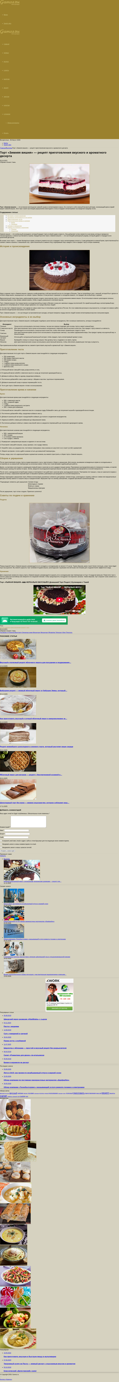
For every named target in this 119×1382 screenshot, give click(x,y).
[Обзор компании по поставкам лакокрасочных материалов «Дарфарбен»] (14, 920)
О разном (7, 114)
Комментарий (5, 827)
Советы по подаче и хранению (18, 227)
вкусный (13, 1093)
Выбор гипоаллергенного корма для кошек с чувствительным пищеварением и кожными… (35, 974)
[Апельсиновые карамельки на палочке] (15, 1307)
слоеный (14, 1096)
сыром (22, 1096)
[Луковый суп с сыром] (13, 1244)
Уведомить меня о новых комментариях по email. (19, 844)
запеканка (36, 1093)
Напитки (7, 105)
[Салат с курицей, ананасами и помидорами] (15, 1327)
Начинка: (14, 224)
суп (18, 1096)
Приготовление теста (14, 219)
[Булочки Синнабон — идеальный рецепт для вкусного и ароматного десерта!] (15, 1181)
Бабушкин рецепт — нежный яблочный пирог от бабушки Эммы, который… (33, 691)
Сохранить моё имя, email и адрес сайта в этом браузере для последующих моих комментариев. (35, 841)
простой (98, 1093)
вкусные (7, 1093)
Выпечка (7, 79)
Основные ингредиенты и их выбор (19, 217)
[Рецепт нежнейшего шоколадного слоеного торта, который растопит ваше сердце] (18, 743)
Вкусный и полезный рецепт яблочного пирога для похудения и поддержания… (35, 662)
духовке (31, 1093)
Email (2, 834)
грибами (20, 1093)
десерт (26, 1093)
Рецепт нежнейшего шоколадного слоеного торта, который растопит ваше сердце (36, 747)
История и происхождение (16, 216)
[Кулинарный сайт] (10, 4)
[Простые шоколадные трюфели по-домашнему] (15, 1119)
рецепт (23, 627)
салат (3, 1095)
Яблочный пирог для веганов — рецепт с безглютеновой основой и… (31, 775)
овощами (60, 1093)
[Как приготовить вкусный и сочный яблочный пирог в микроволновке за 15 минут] (18, 715)
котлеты (41, 1093)
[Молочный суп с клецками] (16, 1202)
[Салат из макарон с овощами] (15, 1286)
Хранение (14, 231)
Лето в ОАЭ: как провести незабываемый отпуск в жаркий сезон (26, 904)
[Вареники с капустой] (18, 1348)
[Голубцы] (15, 1140)
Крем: (13, 222)
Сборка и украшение (14, 226)
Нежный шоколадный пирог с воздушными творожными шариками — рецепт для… (32, 881)
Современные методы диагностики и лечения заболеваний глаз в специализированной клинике (37, 957)
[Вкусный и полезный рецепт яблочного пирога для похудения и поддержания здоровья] (18, 659)
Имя (2, 830)
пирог (64, 1093)
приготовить (79, 1093)
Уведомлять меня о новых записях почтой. (17, 847)
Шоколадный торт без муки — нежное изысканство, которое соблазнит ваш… (34, 803)
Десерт (6, 88)
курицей (47, 1093)
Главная (3, 148)
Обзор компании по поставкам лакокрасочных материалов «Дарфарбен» (29, 921)
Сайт (1, 837)
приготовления (15, 627)
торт (27, 627)
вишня (2, 627)
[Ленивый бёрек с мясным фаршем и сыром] (15, 1223)
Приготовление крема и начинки (18, 221)
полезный (69, 1093)
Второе (6, 61)
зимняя (7, 627)
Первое (6, 53)
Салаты (6, 70)
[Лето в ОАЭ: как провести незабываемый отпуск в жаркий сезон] (14, 902)
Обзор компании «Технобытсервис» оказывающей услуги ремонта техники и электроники (35, 939)
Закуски (6, 96)
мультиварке (53, 1093)
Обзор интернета (13, 123)
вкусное (2, 1093)
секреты (9, 1096)
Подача (13, 229)
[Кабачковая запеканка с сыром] (13, 1265)
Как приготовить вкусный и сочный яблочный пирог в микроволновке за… (33, 719)
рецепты (112, 1093)
